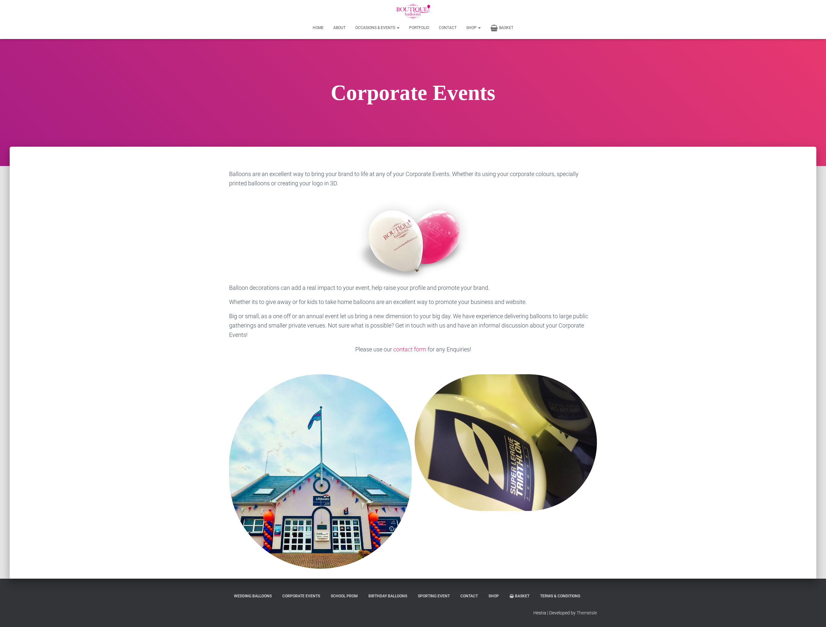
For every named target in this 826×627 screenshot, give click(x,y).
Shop (472, 27)
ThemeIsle (587, 612)
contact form (409, 349)
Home (318, 27)
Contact (448, 27)
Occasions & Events (375, 27)
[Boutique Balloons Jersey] (413, 11)
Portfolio (419, 27)
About (339, 27)
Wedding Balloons (253, 596)
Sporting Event (434, 596)
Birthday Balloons (387, 596)
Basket (506, 27)
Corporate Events (301, 596)
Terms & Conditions (560, 596)
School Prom (344, 596)
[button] (397, 27)
